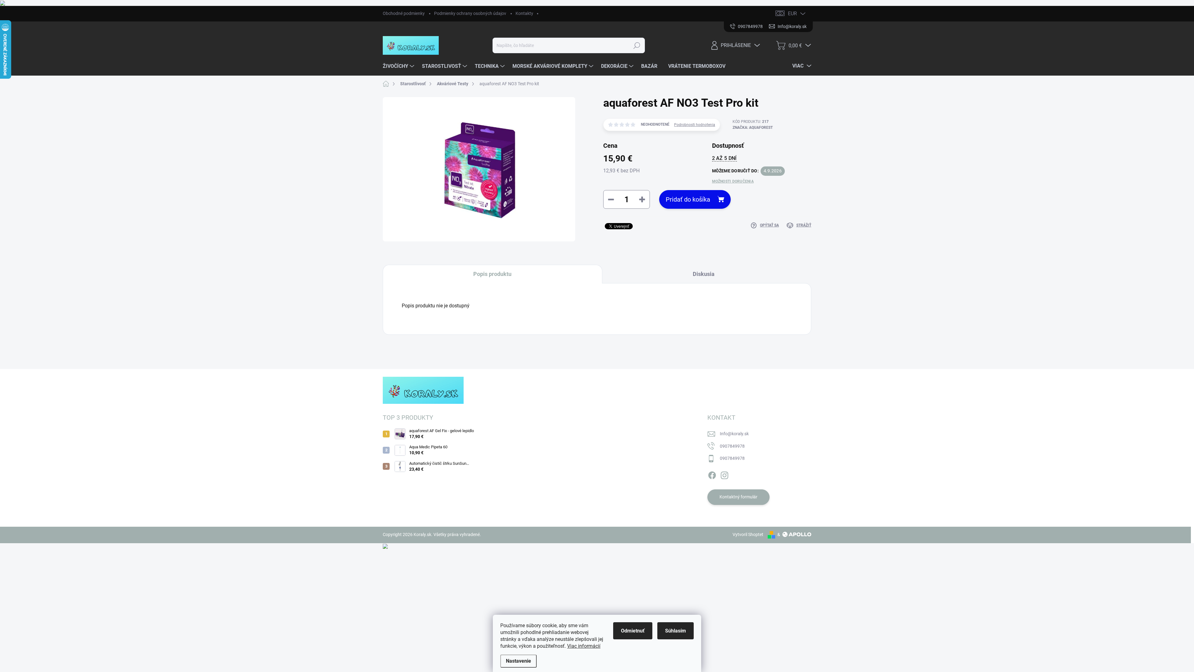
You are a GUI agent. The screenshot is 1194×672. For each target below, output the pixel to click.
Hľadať (637, 45)
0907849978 (732, 446)
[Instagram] (724, 474)
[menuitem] (399, 66)
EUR (792, 13)
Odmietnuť (633, 631)
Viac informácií (583, 646)
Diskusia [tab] (704, 274)
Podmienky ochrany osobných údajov (470, 13)
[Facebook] (712, 474)
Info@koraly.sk (734, 433)
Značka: (753, 127)
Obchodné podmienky (404, 13)
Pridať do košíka (688, 199)
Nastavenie (518, 661)
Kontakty (524, 13)
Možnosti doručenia (733, 181)
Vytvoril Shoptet (748, 534)
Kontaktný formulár (738, 496)
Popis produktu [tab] (492, 274)
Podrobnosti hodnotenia (694, 125)
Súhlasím (675, 631)
